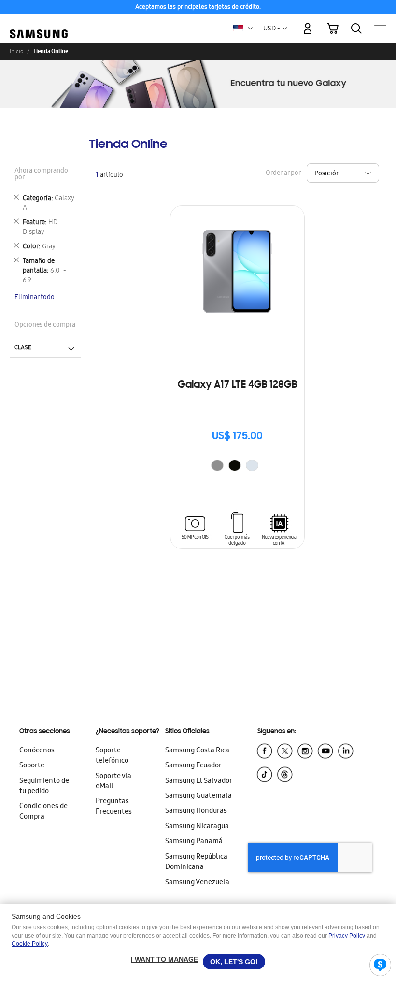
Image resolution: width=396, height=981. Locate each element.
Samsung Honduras (196, 811)
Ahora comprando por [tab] (41, 175)
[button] (250, 28)
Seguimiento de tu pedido (44, 786)
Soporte (31, 766)
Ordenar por (283, 173)
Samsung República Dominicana (196, 862)
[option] (217, 465)
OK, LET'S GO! (234, 962)
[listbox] (237, 467)
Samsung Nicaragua (197, 827)
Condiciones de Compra (43, 811)
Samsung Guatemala (198, 796)
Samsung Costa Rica (197, 751)
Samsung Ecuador (193, 766)
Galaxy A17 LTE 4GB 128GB (237, 385)
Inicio (16, 51)
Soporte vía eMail (113, 782)
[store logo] (39, 24)
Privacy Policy (346, 935)
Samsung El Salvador (198, 781)
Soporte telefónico (112, 756)
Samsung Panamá (194, 842)
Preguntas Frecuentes (114, 807)
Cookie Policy (30, 943)
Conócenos (37, 751)
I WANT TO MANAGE (164, 959)
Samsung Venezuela (197, 883)
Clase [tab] (22, 348)
